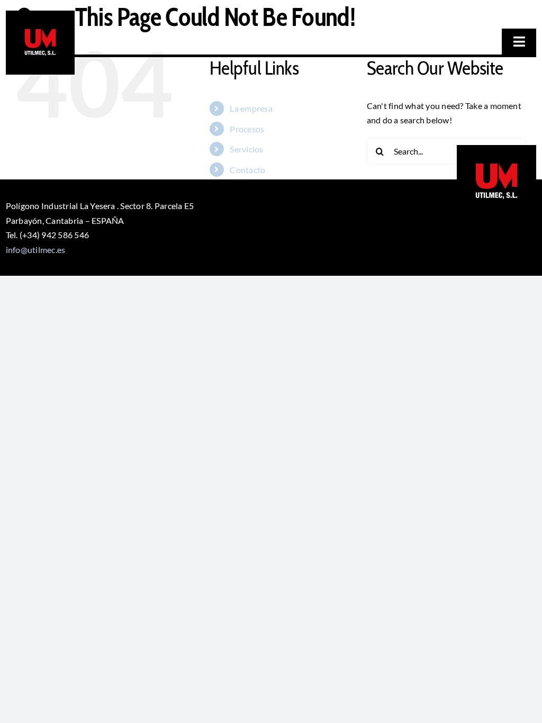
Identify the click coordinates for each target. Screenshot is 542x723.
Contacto (247, 170)
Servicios (246, 149)
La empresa (251, 108)
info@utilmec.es (36, 250)
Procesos (247, 129)
